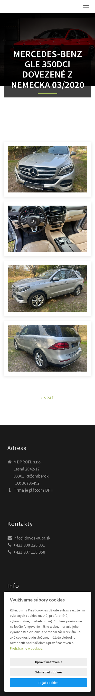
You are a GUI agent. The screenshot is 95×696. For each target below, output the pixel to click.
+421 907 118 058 (29, 552)
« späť (47, 397)
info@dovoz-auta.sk (31, 538)
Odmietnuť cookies (49, 672)
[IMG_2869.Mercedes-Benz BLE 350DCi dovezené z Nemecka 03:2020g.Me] (47, 288)
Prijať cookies (48, 682)
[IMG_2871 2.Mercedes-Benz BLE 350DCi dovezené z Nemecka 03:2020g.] (47, 348)
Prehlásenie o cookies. (26, 648)
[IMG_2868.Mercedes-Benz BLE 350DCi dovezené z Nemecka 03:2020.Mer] (47, 169)
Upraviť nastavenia (48, 662)
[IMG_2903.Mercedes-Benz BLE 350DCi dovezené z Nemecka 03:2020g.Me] (47, 228)
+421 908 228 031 (29, 545)
